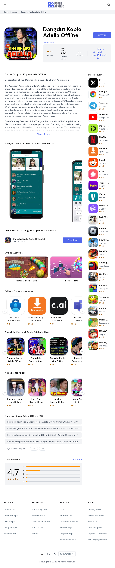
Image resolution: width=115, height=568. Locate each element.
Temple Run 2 (38, 515)
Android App (66, 515)
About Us (92, 521)
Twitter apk (9, 521)
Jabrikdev (48, 42)
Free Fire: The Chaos (42, 521)
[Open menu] (5, 4)
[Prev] (10, 184)
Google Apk (9, 509)
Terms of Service (96, 515)
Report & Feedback (97, 533)
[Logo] (56, 5)
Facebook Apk (11, 515)
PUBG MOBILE (38, 527)
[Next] (76, 184)
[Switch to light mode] (48, 554)
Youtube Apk (10, 533)
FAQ (62, 509)
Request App (66, 533)
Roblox (35, 533)
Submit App (66, 527)
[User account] (55, 554)
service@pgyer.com (97, 539)
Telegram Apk (10, 527)
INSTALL (102, 35)
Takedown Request (69, 539)
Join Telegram (95, 527)
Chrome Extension (69, 521)
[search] (108, 5)
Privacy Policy (95, 509)
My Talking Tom (39, 509)
